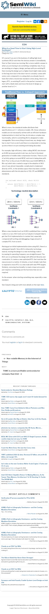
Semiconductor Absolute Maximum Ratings (17, 390)
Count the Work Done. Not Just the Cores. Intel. (18, 448)
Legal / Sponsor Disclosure (19, 608)
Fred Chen (13, 441)
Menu (25, 15)
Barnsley (13, 421)
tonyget (10, 459)
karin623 (10, 414)
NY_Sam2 (11, 432)
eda (27, 320)
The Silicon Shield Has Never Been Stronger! (17, 558)
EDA (11, 53)
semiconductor (13, 322)
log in (20, 342)
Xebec (12, 401)
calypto (9, 320)
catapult (19, 320)
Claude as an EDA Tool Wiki (11, 546)
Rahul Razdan (32, 514)
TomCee (10, 392)
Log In (29, 21)
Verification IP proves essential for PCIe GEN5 (18, 498)
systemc (26, 322)
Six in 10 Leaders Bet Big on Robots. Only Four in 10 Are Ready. (23, 419)
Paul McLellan (8, 52)
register (13, 342)
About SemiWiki (34, 608)
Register (21, 21)
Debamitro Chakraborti (29, 575)
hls (31, 320)
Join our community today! (24, 30)
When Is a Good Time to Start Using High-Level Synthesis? (21, 49)
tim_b (12, 481)
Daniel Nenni (12, 403)
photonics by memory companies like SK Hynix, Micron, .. (21, 428)
